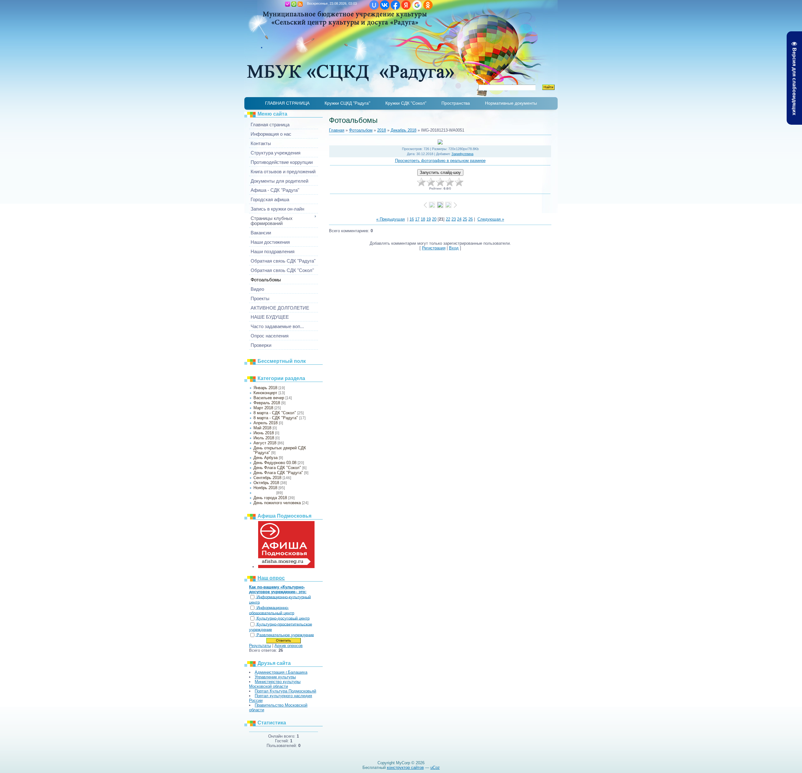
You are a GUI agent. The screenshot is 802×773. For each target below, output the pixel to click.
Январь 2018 (265, 387)
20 (434, 219)
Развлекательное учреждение (285, 635)
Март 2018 (263, 407)
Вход (293, 4)
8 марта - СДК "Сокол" (274, 412)
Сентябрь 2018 (267, 477)
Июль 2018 (263, 438)
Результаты (260, 645)
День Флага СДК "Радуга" (278, 472)
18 (423, 219)
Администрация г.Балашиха (281, 672)
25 (465, 219)
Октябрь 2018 (266, 482)
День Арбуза (265, 457)
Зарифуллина (462, 154)
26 (470, 219)
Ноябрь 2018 (265, 487)
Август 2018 (264, 443)
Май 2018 (262, 428)
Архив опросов (288, 645)
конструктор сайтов (405, 767)
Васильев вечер (268, 397)
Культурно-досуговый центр (283, 618)
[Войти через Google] (417, 5)
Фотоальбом (360, 130)
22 (448, 219)
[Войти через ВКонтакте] (384, 5)
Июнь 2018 (263, 433)
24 (459, 219)
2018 (381, 130)
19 (428, 219)
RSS (300, 4)
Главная (281, 4)
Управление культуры (275, 677)
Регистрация (287, 4)
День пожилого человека (277, 502)
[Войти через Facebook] (395, 5)
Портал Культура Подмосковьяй (285, 691)
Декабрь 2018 (264, 493)
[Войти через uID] (374, 5)
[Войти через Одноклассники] (428, 5)
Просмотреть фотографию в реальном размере (440, 160)
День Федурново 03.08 (274, 462)
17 (417, 219)
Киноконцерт (265, 392)
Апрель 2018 (265, 422)
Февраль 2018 (266, 402)
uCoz (435, 767)
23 (453, 219)
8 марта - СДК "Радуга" (275, 417)
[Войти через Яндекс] (406, 5)
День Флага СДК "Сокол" (277, 467)
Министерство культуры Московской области (274, 684)
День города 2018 (270, 497)
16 (411, 219)
